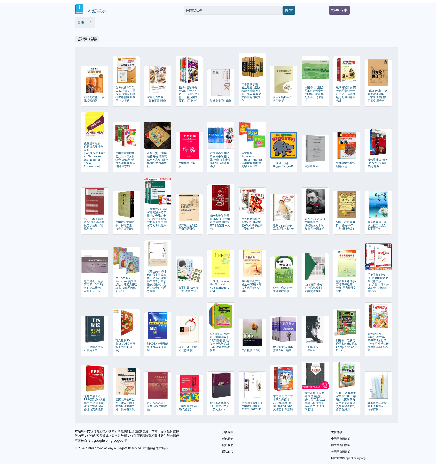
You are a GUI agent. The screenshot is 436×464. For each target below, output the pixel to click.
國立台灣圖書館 (340, 445)
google (99, 440)
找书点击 (339, 10)
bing (109, 440)
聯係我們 (227, 438)
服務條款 (227, 432)
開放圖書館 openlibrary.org (348, 458)
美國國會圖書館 (340, 451)
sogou (118, 440)
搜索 (289, 10)
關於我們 (227, 445)
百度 (87, 440)
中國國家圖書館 (340, 438)
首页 (80, 22)
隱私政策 (227, 451)
